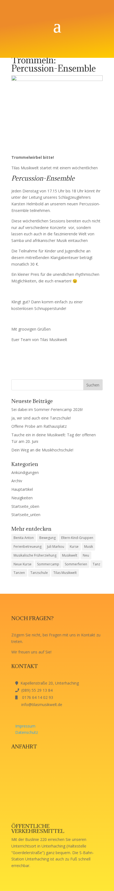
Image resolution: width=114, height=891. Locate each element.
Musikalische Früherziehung (35, 555)
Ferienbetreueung (28, 546)
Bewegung (47, 537)
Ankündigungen (25, 472)
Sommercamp (48, 564)
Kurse (74, 546)
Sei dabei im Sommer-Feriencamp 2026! (47, 409)
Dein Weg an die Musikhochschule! (42, 450)
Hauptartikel (22, 489)
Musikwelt (69, 555)
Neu (86, 555)
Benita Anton (24, 537)
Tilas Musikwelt (65, 572)
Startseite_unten (25, 514)
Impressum (25, 726)
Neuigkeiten (22, 497)
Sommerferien (76, 564)
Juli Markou (55, 546)
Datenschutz (26, 732)
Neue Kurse (23, 564)
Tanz (96, 564)
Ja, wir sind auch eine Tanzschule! (41, 418)
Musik (88, 546)
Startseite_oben (25, 506)
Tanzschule (39, 572)
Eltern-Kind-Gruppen (77, 537)
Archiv (16, 480)
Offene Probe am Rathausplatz (39, 426)
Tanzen (19, 572)
